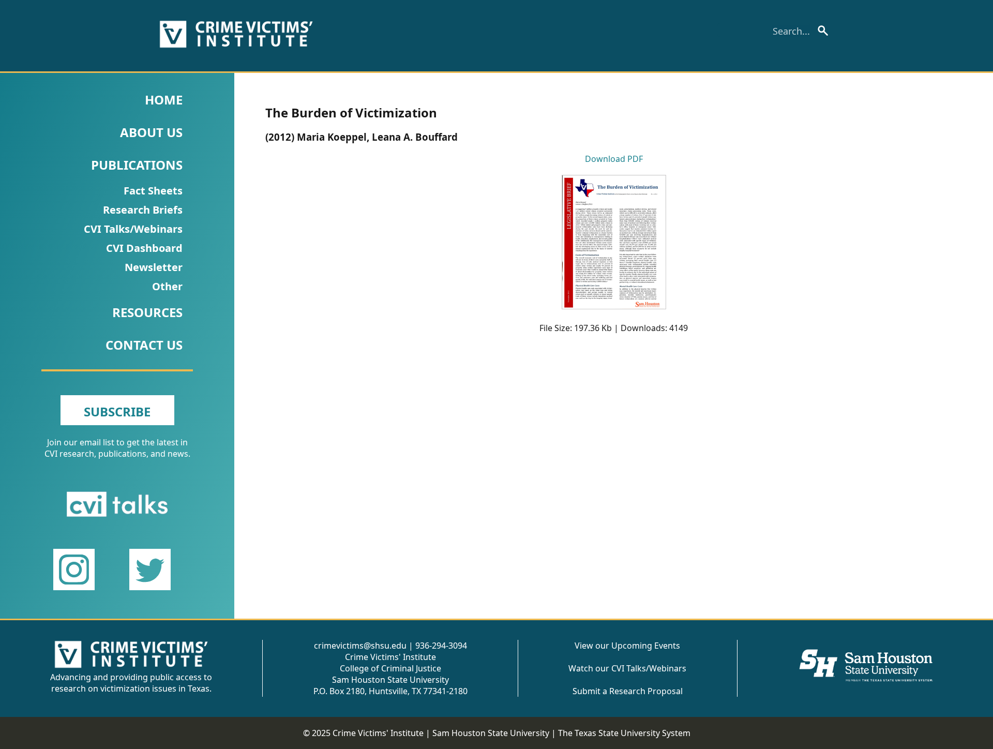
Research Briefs (143, 210)
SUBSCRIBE (117, 411)
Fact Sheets (153, 191)
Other (167, 286)
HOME (164, 99)
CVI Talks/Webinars (133, 229)
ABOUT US (151, 132)
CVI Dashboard (144, 248)
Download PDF (614, 158)
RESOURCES (147, 312)
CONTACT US (144, 344)
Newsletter (154, 267)
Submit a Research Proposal (628, 691)
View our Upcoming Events (627, 645)
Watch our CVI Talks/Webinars (627, 668)
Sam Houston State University (490, 733)
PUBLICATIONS (137, 164)
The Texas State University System (624, 733)
